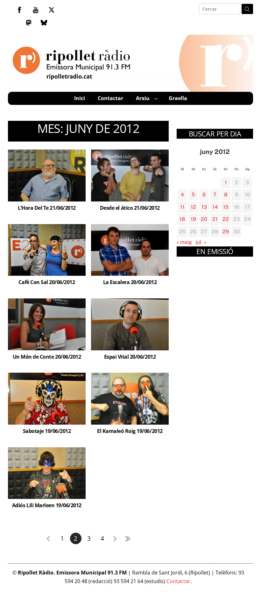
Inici (79, 98)
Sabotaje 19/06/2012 (47, 431)
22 (225, 219)
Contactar (110, 98)
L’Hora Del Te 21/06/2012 (46, 207)
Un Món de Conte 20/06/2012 (47, 356)
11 (182, 207)
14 (215, 207)
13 (204, 207)
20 (204, 219)
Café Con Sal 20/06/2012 (46, 282)
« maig (184, 242)
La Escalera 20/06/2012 (130, 282)
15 (226, 207)
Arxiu (143, 98)
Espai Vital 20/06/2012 (130, 356)
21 (215, 219)
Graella (178, 98)
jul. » (201, 242)
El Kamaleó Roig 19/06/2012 (130, 431)
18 (182, 219)
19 (193, 219)
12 (193, 207)
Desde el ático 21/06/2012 (130, 207)
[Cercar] (247, 9)
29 (225, 232)
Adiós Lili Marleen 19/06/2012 (46, 505)
